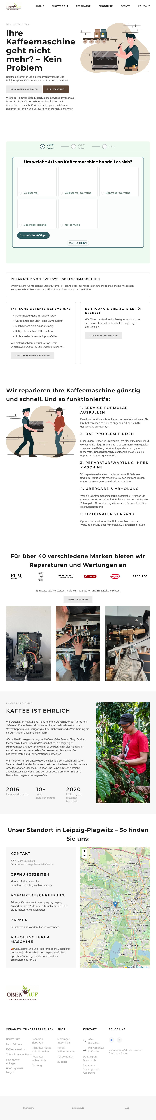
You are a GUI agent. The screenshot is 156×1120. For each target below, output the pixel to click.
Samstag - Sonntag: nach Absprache (91, 1069)
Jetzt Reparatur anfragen (32, 355)
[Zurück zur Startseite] (13, 6)
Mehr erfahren (78, 599)
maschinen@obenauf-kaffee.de (35, 864)
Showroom (60, 6)
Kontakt (144, 6)
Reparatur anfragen (24, 89)
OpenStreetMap (142, 967)
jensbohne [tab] (114, 798)
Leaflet (130, 967)
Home (40, 6)
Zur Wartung (55, 89)
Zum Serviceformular (103, 335)
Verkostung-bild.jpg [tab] (118, 798)
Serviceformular (62, 289)
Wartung (37, 1065)
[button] (103, 752)
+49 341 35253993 (25, 860)
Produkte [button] (106, 6)
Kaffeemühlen (65, 1056)
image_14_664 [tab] (128, 798)
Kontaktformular (94, 426)
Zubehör (62, 1061)
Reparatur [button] (83, 6)
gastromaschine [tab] (121, 798)
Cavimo (124, 1053)
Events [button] (125, 6)
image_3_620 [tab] (124, 798)
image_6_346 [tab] (131, 798)
